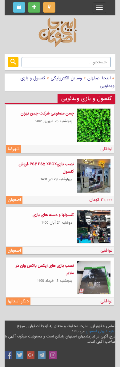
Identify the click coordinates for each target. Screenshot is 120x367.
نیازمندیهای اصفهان (100, 331)
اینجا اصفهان (99, 78)
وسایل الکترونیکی (65, 78)
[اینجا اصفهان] (60, 34)
